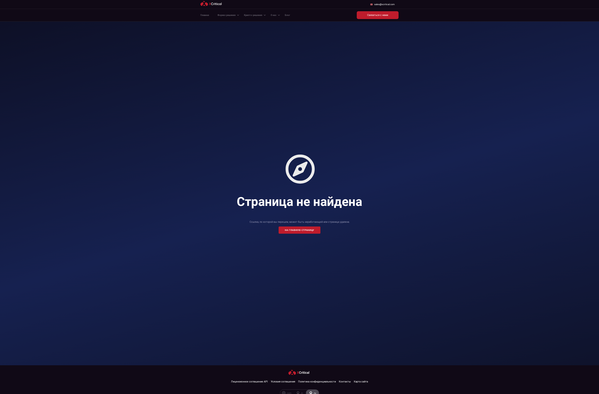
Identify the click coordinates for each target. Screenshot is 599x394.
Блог (287, 15)
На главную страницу (299, 230)
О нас (273, 15)
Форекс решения (226, 15)
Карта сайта (361, 381)
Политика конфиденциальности (317, 381)
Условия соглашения (283, 381)
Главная (204, 15)
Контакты (345, 381)
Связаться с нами (377, 15)
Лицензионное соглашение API (249, 381)
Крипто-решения (253, 15)
